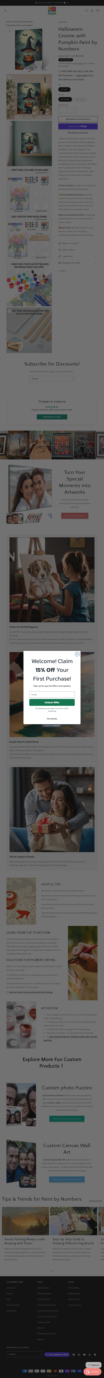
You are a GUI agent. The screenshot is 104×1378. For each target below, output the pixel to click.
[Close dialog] (77, 654)
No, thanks (52, 718)
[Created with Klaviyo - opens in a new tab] (52, 725)
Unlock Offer (52, 702)
